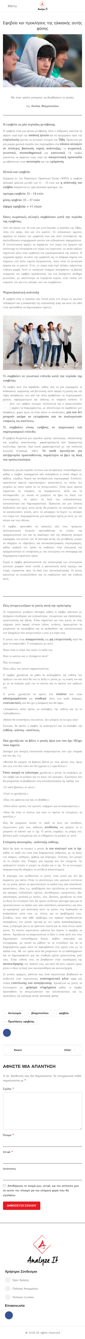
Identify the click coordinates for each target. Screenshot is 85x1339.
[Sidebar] (5, 407)
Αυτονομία (14, 1013)
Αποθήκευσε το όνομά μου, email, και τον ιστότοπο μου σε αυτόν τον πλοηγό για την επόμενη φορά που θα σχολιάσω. (41, 1190)
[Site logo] (42, 5)
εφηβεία (64, 1013)
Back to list (42, 1050)
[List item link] (42, 1280)
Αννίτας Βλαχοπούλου (45, 106)
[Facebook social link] (7, 1033)
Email (8, 1152)
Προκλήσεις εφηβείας (21, 1021)
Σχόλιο (8, 1089)
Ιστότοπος (9, 1168)
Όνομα (8, 1135)
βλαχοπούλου (40, 1013)
